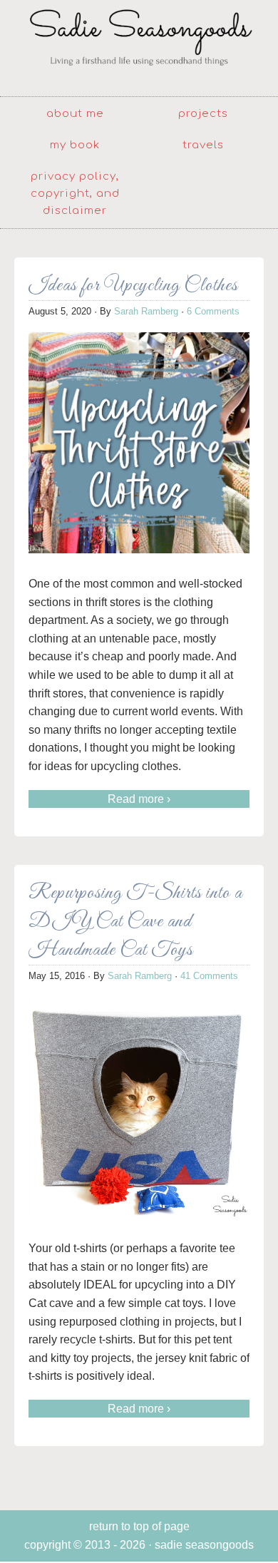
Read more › (139, 799)
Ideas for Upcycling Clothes (133, 285)
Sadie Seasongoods (139, 46)
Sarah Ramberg (146, 311)
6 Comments (213, 311)
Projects (203, 114)
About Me (75, 114)
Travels (203, 145)
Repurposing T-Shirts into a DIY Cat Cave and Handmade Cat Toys (135, 922)
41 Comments (209, 975)
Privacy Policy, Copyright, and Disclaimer (75, 193)
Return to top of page (139, 1526)
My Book (75, 145)
